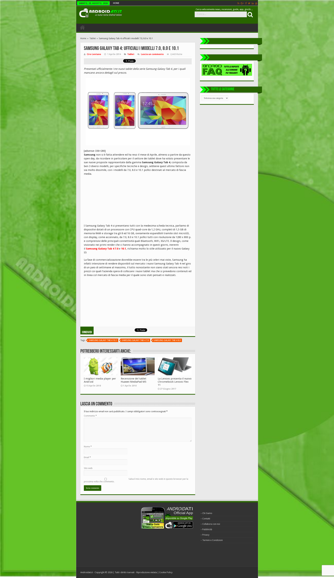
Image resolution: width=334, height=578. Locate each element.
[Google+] (242, 3)
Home (83, 38)
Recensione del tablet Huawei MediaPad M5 (133, 380)
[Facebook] (246, 3)
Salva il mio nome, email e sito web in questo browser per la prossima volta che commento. (136, 480)
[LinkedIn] (252, 3)
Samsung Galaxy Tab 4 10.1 (103, 340)
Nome (88, 446)
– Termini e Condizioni (212, 540)
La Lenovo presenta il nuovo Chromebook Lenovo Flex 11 (175, 381)
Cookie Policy (165, 572)
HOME (116, 3)
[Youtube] (256, 3)
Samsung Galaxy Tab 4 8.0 (167, 340)
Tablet (92, 38)
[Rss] (238, 3)
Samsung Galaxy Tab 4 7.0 (135, 340)
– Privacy (205, 534)
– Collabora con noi (210, 524)
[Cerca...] (250, 14)
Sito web (88, 468)
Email (87, 457)
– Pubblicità (206, 529)
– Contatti (205, 518)
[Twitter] (249, 3)
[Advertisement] (110, 201)
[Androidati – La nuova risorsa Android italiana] (100, 12)
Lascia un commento (152, 54)
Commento (90, 415)
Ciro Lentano (94, 54)
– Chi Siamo (206, 513)
